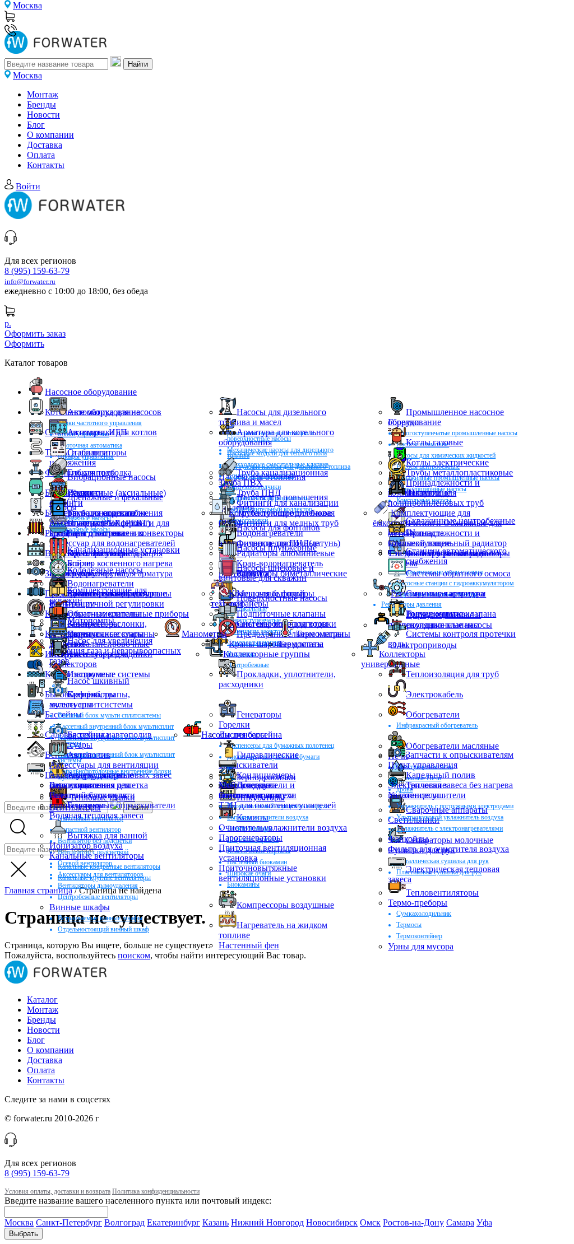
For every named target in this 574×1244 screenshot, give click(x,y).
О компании (50, 134)
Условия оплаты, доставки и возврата (57, 1191)
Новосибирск (332, 1222)
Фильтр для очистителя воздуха (448, 849)
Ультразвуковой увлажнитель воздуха (449, 817)
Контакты (45, 165)
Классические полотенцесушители (258, 790)
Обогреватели (433, 714)
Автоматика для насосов (114, 412)
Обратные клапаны (104, 613)
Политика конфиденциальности (156, 1191)
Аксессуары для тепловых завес (110, 775)
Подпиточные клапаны (281, 613)
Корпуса (253, 573)
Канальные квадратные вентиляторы (109, 866)
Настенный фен (249, 945)
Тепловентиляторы (442, 892)
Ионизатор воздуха (86, 845)
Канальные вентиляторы (96, 855)
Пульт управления (422, 765)
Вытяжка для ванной (107, 835)
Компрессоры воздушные (285, 905)
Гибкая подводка (99, 472)
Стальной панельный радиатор (447, 543)
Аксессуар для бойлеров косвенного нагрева (95, 528)
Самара (460, 1222)
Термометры (320, 634)
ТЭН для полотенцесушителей (277, 805)
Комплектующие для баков (280, 513)
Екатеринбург (173, 1222)
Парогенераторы (251, 837)
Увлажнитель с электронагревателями (449, 828)
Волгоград (124, 1222)
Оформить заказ (35, 333)
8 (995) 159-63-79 (37, 271)
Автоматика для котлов (112, 432)
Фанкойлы (408, 839)
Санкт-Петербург (69, 1222)
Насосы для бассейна (241, 734)
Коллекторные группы (266, 654)
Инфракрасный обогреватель (437, 725)
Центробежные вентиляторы (98, 897)
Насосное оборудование (91, 392)
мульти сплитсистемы (91, 704)
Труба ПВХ (241, 482)
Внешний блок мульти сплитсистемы (109, 715)
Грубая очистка (96, 573)
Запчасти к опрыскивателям (459, 755)
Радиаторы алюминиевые (286, 553)
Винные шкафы (79, 907)
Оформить (24, 343)
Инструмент (90, 674)
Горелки (403, 422)
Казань (215, 1222)
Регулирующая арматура (437, 593)
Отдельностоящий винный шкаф (103, 929)
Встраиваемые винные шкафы (100, 918)
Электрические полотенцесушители (427, 790)
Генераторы (259, 714)
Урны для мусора (420, 946)
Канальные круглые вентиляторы (104, 878)
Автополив (88, 755)
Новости (43, 114)
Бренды (41, 104)
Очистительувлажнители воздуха (283, 827)
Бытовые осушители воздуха (267, 817)
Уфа (484, 1222)
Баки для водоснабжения (115, 513)
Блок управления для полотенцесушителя (89, 790)
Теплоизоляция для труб (452, 674)
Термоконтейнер (419, 936)
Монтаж (42, 94)
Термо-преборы (417, 902)
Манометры (204, 634)
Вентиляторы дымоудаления (98, 885)
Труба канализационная (282, 472)
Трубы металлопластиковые (459, 472)
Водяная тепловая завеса (96, 815)
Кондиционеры (266, 775)
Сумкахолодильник (423, 913)
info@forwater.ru (29, 282)
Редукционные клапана (451, 613)
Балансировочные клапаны (119, 593)
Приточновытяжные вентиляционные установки (272, 873)
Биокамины (243, 884)
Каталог (42, 999)
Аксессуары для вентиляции (104, 765)
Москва (27, 5)
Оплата (41, 155)
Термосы (409, 925)
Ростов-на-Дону (413, 1222)
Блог (36, 124)
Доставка (44, 145)
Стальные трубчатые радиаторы (449, 553)
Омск (370, 1222)
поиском (134, 955)
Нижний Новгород (267, 1222)
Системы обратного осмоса (458, 573)
